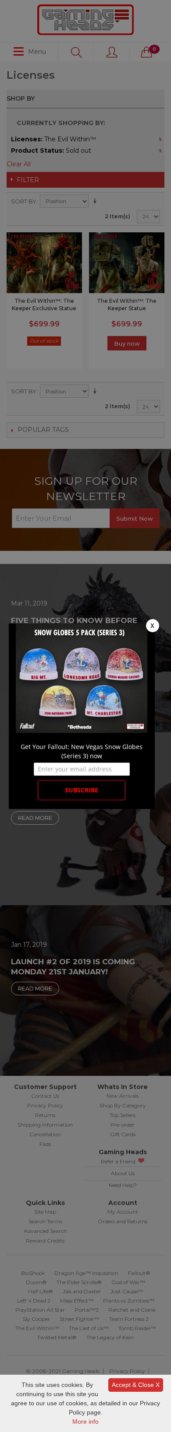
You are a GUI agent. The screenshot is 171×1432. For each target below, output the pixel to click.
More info (85, 1421)
